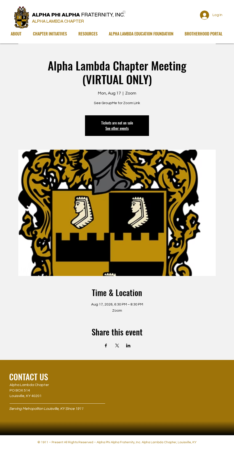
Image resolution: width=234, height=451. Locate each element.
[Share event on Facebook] (106, 345)
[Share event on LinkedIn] (128, 345)
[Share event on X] (117, 345)
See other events (117, 128)
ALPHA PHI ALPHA (79, 14)
